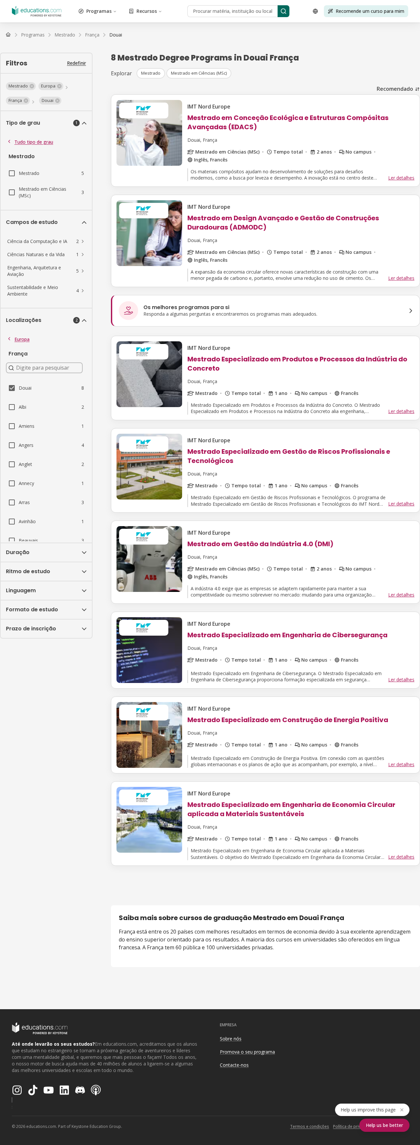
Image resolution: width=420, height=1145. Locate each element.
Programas (99, 11)
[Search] (283, 11)
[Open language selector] (315, 11)
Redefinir (76, 63)
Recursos (146, 11)
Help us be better (384, 1125)
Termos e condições (309, 1126)
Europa (22, 339)
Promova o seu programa (247, 1052)
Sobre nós (231, 1038)
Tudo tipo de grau (33, 142)
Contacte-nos (234, 1065)
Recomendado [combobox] (395, 88)
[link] (115, 35)
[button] (21, 86)
